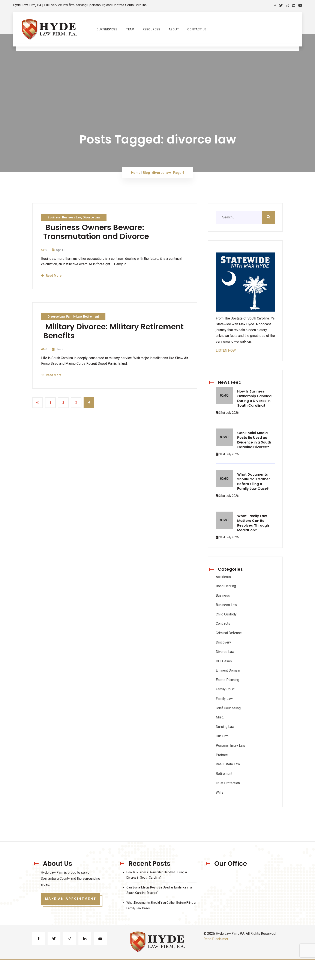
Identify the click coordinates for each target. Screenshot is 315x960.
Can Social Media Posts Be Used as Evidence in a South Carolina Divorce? (254, 439)
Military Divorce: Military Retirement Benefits (113, 331)
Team (130, 29)
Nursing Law (225, 727)
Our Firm (222, 736)
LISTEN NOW (226, 350)
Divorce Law (91, 217)
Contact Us (197, 29)
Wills (219, 792)
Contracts (223, 623)
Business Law (71, 217)
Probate (222, 755)
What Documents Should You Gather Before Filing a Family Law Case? (253, 481)
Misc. (220, 717)
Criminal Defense (229, 633)
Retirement (91, 316)
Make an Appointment (70, 899)
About (174, 29)
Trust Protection (228, 783)
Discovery (223, 642)
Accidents (223, 577)
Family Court (225, 689)
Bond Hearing (226, 586)
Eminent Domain (228, 670)
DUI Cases (224, 661)
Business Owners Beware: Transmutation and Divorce (96, 232)
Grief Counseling (228, 708)
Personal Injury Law (230, 746)
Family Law (74, 316)
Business (54, 217)
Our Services (106, 29)
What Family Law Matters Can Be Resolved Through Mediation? (253, 523)
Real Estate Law (228, 764)
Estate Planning (227, 680)
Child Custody (226, 614)
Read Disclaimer (216, 939)
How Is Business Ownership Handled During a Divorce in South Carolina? (254, 398)
